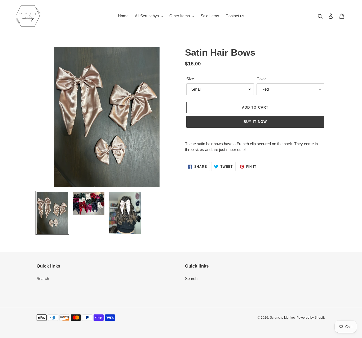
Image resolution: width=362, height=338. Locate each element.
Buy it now (255, 122)
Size (190, 79)
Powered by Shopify (311, 317)
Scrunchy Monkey (282, 317)
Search (43, 278)
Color (261, 79)
